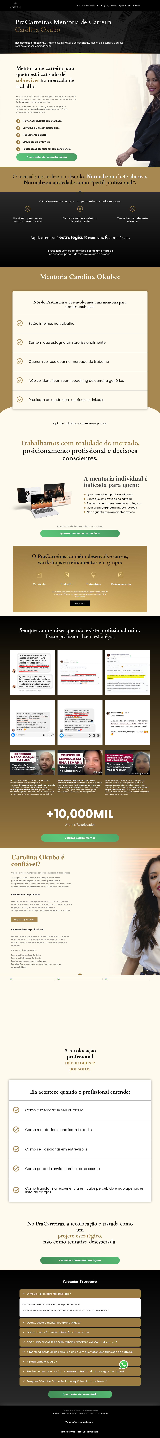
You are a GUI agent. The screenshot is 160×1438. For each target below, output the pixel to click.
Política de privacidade (87, 1432)
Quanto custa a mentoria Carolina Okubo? (53, 1322)
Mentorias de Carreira (86, 5)
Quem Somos (124, 5)
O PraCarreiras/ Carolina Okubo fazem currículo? (58, 1332)
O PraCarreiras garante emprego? (49, 1294)
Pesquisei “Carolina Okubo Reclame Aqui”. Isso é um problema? (67, 1381)
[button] (32, 762)
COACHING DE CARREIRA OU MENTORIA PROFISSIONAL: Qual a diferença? (72, 1342)
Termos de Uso (68, 1432)
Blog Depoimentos (109, 5)
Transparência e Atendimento (79, 1422)
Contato (136, 5)
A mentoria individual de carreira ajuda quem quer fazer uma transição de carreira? (80, 1352)
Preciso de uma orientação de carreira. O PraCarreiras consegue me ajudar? (75, 1371)
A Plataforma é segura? (42, 1361)
